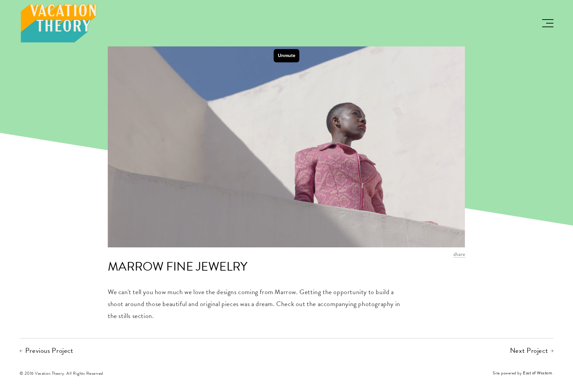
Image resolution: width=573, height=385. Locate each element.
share (459, 254)
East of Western (537, 373)
